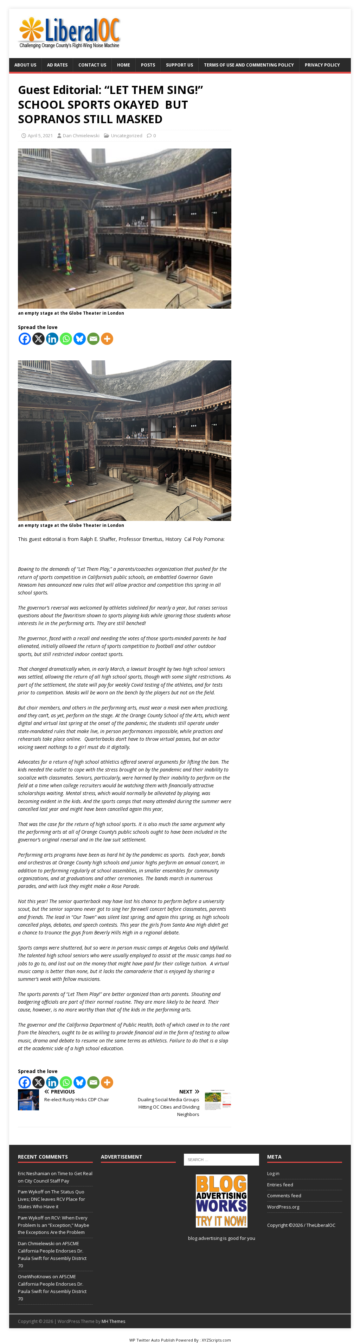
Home (123, 65)
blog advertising (205, 1238)
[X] (38, 339)
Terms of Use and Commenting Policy (249, 65)
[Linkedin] (52, 339)
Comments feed (284, 1195)
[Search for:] (221, 1159)
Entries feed (280, 1184)
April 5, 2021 (40, 135)
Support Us (179, 65)
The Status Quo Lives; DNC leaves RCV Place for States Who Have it (51, 1199)
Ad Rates (57, 65)
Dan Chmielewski (81, 135)
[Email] (93, 339)
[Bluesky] (79, 339)
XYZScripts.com (216, 1340)
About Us (25, 65)
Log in (273, 1173)
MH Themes (113, 1321)
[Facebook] (25, 339)
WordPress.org (283, 1207)
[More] (107, 339)
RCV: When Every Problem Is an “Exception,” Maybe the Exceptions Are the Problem (53, 1225)
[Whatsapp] (66, 339)
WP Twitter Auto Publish (152, 1340)
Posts (148, 65)
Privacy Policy (322, 65)
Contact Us (92, 65)
